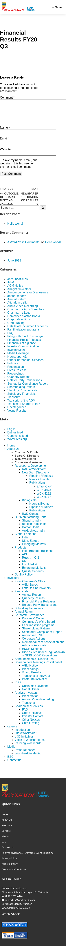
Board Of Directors (27, 455)
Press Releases (25, 749)
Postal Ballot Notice (35, 679)
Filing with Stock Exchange (25, 336)
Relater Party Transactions (24, 380)
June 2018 (14, 260)
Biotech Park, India (34, 523)
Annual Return (16, 299)
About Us (13, 448)
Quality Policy (24, 574)
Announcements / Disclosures (34, 658)
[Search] (43, 208)
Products (20, 547)
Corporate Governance (29, 615)
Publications (37, 482)
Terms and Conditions (14, 870)
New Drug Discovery (35, 472)
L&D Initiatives (24, 736)
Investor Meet (16, 349)
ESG (10, 756)
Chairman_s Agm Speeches (25, 309)
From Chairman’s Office (30, 581)
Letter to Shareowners (36, 588)
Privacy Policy (9, 859)
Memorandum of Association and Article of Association (43, 643)
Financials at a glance (21, 343)
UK (24, 560)
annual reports (16, 295)
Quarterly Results (33, 598)
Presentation (15, 366)
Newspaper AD (17, 356)
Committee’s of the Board (38, 621)
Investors (13, 577)
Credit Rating (16, 322)
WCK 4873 (44, 490)
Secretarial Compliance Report (27, 383)
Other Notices (31, 719)
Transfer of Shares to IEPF (24, 403)
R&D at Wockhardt (34, 469)
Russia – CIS (30, 557)
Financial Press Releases (24, 339)
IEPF (18, 682)
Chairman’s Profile (26, 452)
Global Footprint (25, 533)
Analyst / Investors (19, 289)
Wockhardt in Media (28, 753)
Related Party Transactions (39, 604)
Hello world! (15, 223)
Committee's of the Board (23, 316)
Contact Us (8, 848)
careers (12, 726)
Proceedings (15, 373)
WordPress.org (17, 439)
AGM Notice (15, 285)
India (25, 537)
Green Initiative (32, 712)
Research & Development (31, 465)
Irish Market (29, 564)
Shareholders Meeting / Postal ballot (38, 662)
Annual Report (31, 594)
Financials (21, 591)
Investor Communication (23, 346)
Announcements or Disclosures (27, 292)
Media (11, 746)
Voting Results (16, 410)
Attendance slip (17, 302)
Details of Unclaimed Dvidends (27, 326)
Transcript (13, 397)
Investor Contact (32, 716)
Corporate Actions (19, 319)
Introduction (22, 729)
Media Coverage (18, 353)
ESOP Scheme (32, 648)
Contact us (14, 760)
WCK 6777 (44, 496)
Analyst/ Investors (26, 692)
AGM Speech (30, 584)
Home (11, 445)
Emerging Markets (34, 544)
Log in (11, 429)
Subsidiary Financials (21, 393)
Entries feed (15, 432)
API (24, 554)
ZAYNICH (44, 486)
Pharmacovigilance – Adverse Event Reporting (27, 853)
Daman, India (30, 527)
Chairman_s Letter (19, 312)
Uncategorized (16, 407)
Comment (7, 97)
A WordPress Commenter (23, 242)
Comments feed (17, 435)
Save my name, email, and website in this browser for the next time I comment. (19, 163)
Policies (12, 363)
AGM (10, 282)
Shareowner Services (29, 706)
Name (5, 127)
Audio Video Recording (22, 306)
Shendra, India (31, 520)
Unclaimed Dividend (35, 685)
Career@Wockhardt (28, 743)
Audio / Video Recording (38, 699)
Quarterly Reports (18, 376)
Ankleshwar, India (33, 530)
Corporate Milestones (28, 462)
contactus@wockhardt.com (19, 900)
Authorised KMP (32, 635)
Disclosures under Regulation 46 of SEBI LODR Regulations (43, 654)
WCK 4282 (44, 493)
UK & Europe (30, 540)
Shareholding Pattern (21, 386)
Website (5, 149)
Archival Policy (10, 864)
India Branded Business (37, 550)
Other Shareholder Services (25, 360)
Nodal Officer (30, 689)
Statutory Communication (23, 390)
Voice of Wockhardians (30, 739)
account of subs (17, 279)
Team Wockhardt (25, 458)
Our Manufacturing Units (30, 517)
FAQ (10, 333)
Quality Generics (33, 571)
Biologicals (29, 500)
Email (4, 138)
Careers (6, 831)
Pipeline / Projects (41, 475)
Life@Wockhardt (25, 733)
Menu (58, 7)
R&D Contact (30, 513)
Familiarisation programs (23, 329)
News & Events (39, 479)
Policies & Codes (33, 618)
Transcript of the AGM (21, 400)
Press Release (17, 370)
